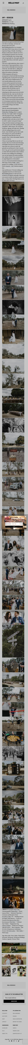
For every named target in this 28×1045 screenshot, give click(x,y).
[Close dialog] (25, 516)
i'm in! (14, 526)
